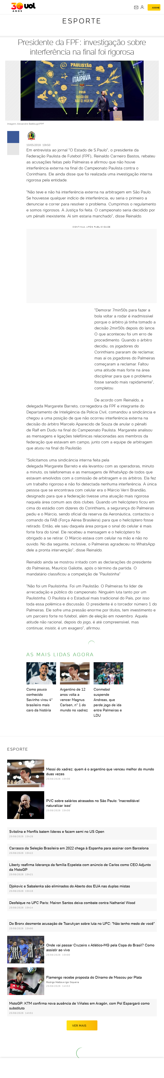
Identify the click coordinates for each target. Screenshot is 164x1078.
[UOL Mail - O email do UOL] (136, 7)
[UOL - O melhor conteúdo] (23, 7)
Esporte (82, 21)
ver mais (79, 1025)
